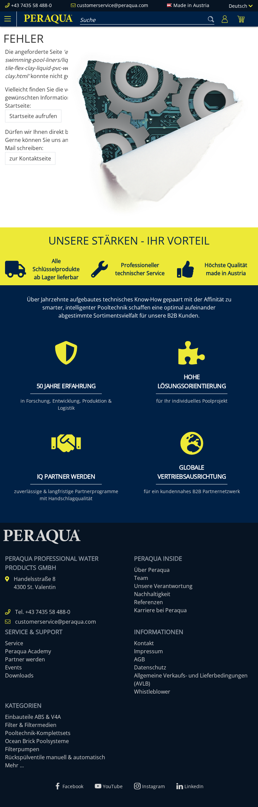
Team (141, 578)
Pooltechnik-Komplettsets (38, 733)
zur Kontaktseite (30, 158)
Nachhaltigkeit (152, 594)
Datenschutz (150, 667)
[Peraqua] (48, 19)
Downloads (19, 675)
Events (13, 667)
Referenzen (148, 602)
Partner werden (25, 659)
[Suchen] (209, 17)
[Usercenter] (225, 19)
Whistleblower (152, 691)
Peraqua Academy (28, 651)
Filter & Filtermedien (30, 725)
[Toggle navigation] (7, 19)
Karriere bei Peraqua (160, 610)
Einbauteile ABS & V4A (33, 717)
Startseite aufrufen (33, 116)
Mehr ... (14, 765)
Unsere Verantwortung (163, 586)
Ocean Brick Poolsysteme (37, 741)
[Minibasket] (241, 19)
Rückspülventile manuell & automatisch (55, 757)
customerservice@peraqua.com (112, 5)
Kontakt (144, 643)
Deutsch (239, 6)
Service (14, 643)
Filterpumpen (22, 749)
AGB (139, 659)
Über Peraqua (152, 570)
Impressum (148, 651)
